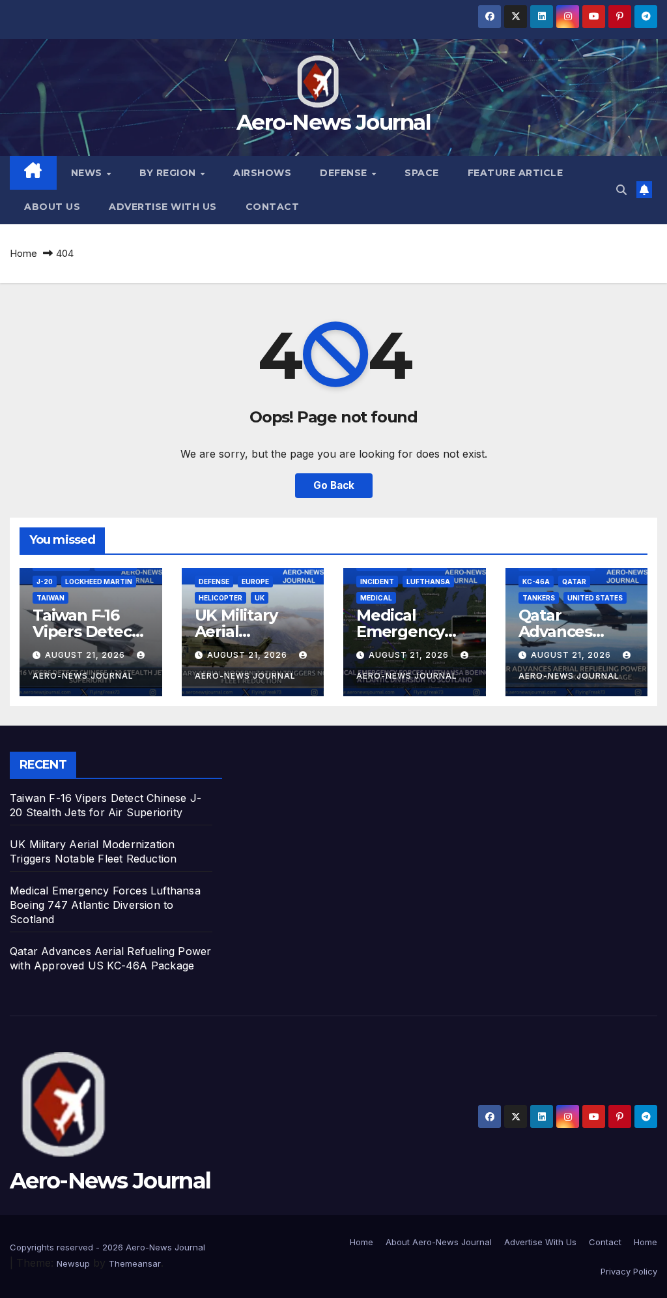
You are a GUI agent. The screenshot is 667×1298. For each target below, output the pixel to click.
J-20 (44, 581)
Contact (273, 207)
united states (595, 598)
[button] (621, 189)
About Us (52, 207)
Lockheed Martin (98, 581)
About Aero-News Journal (439, 1242)
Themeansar (135, 1263)
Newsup (73, 1263)
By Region (169, 173)
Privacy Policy (629, 1271)
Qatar (574, 581)
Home (23, 253)
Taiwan (50, 598)
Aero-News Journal (333, 122)
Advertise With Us (163, 207)
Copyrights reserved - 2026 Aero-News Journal (107, 1247)
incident (377, 581)
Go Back (333, 485)
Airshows (262, 173)
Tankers (538, 598)
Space (421, 173)
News (88, 173)
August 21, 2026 (86, 655)
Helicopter (220, 598)
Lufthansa (428, 581)
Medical (376, 598)
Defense (345, 173)
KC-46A (536, 581)
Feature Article (515, 173)
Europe (255, 581)
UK (259, 598)
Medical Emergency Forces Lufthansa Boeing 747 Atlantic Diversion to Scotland (105, 905)
